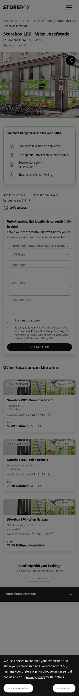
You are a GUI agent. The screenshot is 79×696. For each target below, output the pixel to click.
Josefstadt (45, 21)
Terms (42, 327)
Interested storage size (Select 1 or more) (40, 245)
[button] (39, 594)
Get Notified (39, 347)
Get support (39, 578)
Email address (21, 300)
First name (18, 265)
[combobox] (39, 254)
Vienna (27, 21)
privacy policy (35, 677)
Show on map (12, 45)
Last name (18, 282)
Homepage (10, 21)
